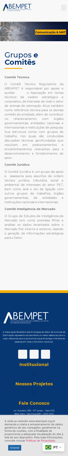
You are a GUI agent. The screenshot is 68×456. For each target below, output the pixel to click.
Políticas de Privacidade (40, 440)
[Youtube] (45, 354)
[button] (63, 8)
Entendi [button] (14, 447)
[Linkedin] (34, 354)
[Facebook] (22, 354)
